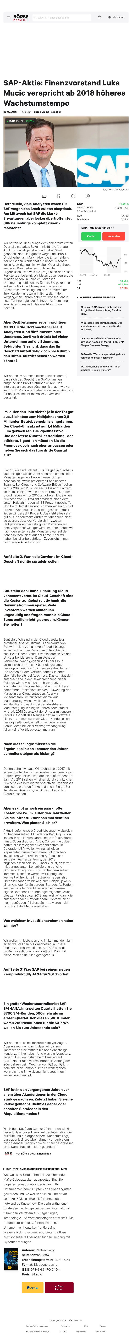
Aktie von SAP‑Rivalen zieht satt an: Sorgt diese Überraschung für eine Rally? (101, 310)
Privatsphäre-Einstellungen (38, 1331)
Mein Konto (119, 17)
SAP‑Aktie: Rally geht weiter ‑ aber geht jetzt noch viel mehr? (100, 368)
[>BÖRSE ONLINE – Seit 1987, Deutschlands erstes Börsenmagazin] (21, 17)
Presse (103, 1326)
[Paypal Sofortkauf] (32, 1287)
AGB (86, 1326)
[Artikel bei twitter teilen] (88, 196)
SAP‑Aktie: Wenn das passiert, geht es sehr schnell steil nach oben (102, 356)
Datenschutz (66, 1326)
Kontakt (63, 1331)
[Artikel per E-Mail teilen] (44, 196)
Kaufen (91, 236)
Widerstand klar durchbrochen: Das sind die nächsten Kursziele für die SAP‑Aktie (101, 326)
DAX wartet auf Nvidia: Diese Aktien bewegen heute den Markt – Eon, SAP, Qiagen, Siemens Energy (102, 342)
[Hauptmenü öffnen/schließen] (8, 17)
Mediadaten (101, 1331)
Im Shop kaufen (59, 1288)
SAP (6, 209)
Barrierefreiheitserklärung (37, 1326)
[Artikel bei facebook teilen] (73, 196)
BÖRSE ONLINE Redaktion (36, 1153)
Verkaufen (114, 236)
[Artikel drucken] (58, 196)
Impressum (81, 1331)
